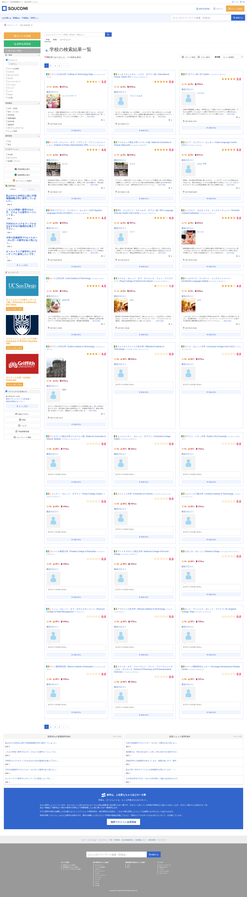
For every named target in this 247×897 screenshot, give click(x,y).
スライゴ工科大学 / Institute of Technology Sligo (75, 75)
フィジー (11, 88)
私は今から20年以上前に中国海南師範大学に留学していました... (21, 198)
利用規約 (117, 840)
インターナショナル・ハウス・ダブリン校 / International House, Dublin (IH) (141, 75)
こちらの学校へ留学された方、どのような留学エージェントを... (21, 212)
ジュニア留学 (12, 131)
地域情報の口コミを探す (70, 867)
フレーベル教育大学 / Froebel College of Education (75, 552)
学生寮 (11, 154)
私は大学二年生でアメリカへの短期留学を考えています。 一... (151, 769)
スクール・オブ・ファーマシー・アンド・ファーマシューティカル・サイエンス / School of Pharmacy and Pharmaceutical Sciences (143, 669)
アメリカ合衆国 (13, 68)
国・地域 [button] (8, 55)
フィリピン (12, 84)
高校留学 (11, 124)
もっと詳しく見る (15, 309)
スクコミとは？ (92, 840)
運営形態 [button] (8, 136)
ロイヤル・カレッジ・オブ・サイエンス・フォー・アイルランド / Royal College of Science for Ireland (143, 279)
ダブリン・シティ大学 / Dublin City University (211, 437)
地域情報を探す (23, 175)
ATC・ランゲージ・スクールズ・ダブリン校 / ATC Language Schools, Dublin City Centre (143, 211)
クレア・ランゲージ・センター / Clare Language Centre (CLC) (209, 143)
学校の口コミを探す (69, 865)
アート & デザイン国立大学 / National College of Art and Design (141, 552)
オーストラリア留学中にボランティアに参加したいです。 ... (21, 254)
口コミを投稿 (236, 8)
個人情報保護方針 (127, 840)
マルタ (10, 94)
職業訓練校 (12, 118)
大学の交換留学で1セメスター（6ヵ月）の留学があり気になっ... (21, 240)
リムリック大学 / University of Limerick (144, 493)
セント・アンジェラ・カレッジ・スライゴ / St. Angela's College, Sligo (209, 610)
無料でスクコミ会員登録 (123, 822)
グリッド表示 (190, 57)
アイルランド (12, 60)
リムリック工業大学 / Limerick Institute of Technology (211, 495)
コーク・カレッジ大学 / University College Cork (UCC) (211, 347)
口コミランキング (165, 865)
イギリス (11, 72)
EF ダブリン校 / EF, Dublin (206, 74)
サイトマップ (161, 840)
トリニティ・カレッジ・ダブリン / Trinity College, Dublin (75, 495)
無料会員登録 (204, 8)
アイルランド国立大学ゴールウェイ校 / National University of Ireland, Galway (76, 437)
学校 (48, 39)
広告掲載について (141, 840)
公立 (9, 141)
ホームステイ (12, 158)
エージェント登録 (24, 437)
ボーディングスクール (15, 128)
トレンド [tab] (31, 189)
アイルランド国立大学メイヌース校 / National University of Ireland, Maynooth (142, 143)
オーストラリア (13, 75)
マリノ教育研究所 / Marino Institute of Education (75, 667)
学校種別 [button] (8, 103)
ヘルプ (236, 2)
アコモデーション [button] (12, 149)
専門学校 (11, 115)
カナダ (10, 78)
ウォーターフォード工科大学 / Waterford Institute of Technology (139, 348)
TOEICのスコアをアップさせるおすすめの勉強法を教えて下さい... (21, 226)
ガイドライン (103, 840)
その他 (10, 98)
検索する (239, 17)
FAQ (243, 2)
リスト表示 (205, 57)
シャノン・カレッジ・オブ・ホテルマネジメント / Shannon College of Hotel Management (75, 610)
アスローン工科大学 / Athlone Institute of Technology (143, 610)
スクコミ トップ (12, 25)
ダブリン (14, 64)
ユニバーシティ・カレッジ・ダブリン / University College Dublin (142, 437)
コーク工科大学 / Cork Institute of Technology (75, 279)
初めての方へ (23, 414)
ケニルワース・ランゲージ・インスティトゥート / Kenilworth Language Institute (206, 279)
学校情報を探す (23, 169)
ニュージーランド (14, 81)
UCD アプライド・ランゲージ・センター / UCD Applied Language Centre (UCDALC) (74, 211)
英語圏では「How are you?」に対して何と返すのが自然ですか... (152, 751)
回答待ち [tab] (13, 189)
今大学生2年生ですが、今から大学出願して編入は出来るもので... (152, 778)
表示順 (217, 57)
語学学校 (11, 121)
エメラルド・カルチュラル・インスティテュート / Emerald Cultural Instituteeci (210, 211)
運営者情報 (152, 840)
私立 (9, 144)
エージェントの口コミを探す (72, 869)
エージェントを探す (24, 180)
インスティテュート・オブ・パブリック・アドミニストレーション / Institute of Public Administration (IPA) (76, 143)
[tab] (22, 55)
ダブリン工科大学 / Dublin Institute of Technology (75, 347)
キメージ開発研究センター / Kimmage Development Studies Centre (211, 668)
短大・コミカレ (13, 111)
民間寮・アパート (14, 161)
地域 (55, 39)
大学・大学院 (12, 108)
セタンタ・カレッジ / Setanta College (212, 551)
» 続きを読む (90, 116)
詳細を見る (77, 130)
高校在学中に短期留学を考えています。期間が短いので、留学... (152, 760)
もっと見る (23, 265)
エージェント (65, 39)
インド (10, 91)
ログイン (219, 8)
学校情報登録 (23, 431)
